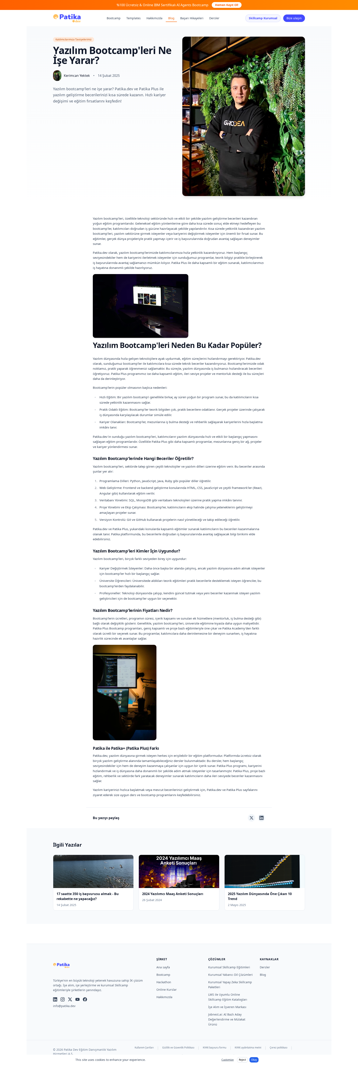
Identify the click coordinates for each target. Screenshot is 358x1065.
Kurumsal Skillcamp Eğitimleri (229, 967)
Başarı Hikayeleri (191, 18)
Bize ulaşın (294, 18)
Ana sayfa (163, 967)
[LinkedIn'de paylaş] (261, 818)
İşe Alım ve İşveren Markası (227, 1007)
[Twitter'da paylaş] (251, 818)
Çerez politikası (278, 1047)
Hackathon (163, 982)
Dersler (214, 18)
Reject (242, 1059)
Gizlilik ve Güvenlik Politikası (178, 1047)
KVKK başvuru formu (214, 1047)
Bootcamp (114, 18)
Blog (171, 18)
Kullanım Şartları (144, 1047)
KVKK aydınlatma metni (248, 1047)
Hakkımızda (154, 18)
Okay (254, 1059)
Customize (227, 1059)
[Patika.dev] (67, 18)
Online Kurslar (166, 990)
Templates (133, 18)
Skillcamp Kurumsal (263, 18)
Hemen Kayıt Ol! (226, 5)
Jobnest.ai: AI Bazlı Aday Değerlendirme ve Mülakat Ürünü (226, 1019)
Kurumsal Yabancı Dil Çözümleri (230, 975)
